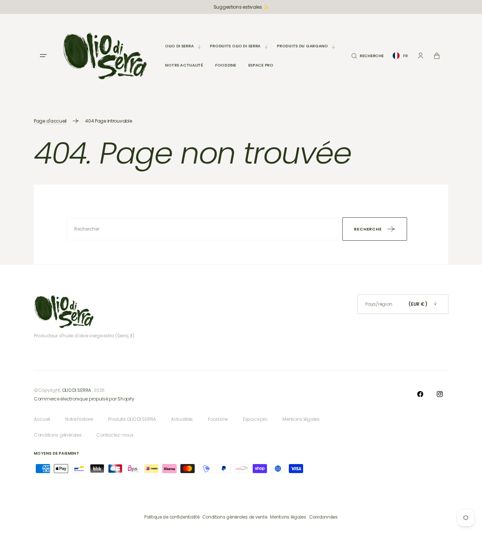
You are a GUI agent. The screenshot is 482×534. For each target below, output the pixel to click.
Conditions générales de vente (234, 517)
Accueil (42, 419)
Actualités (182, 419)
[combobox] (202, 229)
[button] (367, 55)
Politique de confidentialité (171, 517)
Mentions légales (301, 419)
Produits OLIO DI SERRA (132, 419)
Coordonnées (323, 517)
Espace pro (255, 419)
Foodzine (218, 419)
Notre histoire (79, 419)
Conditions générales (57, 435)
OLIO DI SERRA (76, 390)
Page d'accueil (50, 121)
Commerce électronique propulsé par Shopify (84, 399)
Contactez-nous (114, 435)
